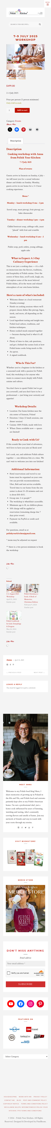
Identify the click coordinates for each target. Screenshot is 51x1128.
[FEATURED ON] (25, 1034)
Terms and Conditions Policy (34, 1104)
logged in (19, 688)
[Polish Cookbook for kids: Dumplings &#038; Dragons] (13, 615)
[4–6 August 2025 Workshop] (13, 588)
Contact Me (9, 1100)
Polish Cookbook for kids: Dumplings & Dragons (13, 624)
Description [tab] (15, 140)
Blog (19, 1100)
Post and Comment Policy (35, 1100)
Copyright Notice (11, 1104)
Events (18, 121)
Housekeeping (10, 1097)
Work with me (25, 1097)
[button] (40, 48)
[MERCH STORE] (25, 908)
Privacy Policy (40, 1097)
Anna (9, 659)
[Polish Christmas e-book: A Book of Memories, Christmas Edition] (31, 588)
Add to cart (22, 110)
